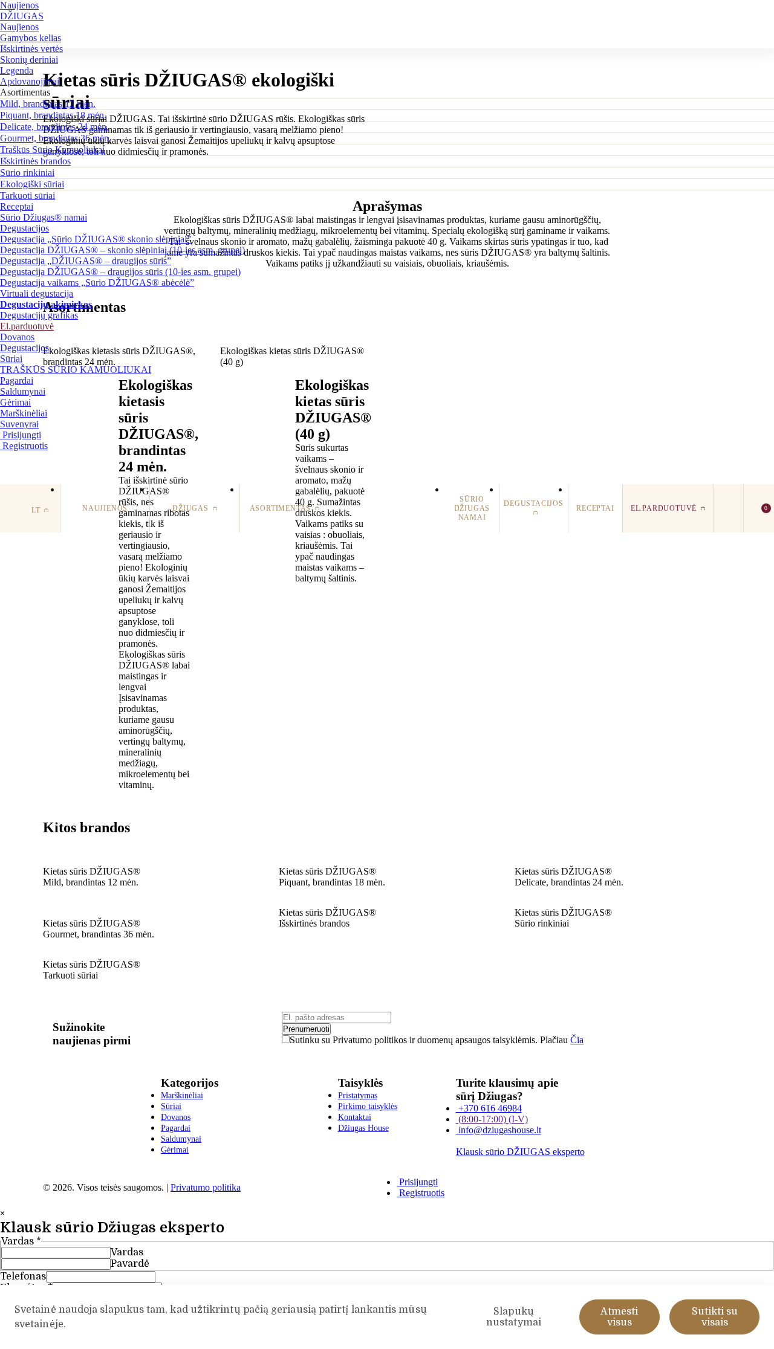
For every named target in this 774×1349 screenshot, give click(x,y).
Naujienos (19, 5)
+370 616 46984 (489, 1108)
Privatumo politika (206, 1187)
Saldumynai (22, 391)
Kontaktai (354, 1117)
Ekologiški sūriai (32, 184)
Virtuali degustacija (36, 293)
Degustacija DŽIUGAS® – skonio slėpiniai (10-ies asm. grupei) (122, 250)
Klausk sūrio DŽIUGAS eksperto (520, 1152)
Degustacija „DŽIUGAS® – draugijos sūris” (85, 261)
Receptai (16, 206)
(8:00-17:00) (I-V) (492, 1119)
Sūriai (11, 359)
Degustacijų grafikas (39, 315)
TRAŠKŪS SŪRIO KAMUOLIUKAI (75, 369)
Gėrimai (15, 402)
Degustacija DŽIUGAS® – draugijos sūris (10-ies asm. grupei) (120, 272)
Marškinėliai (23, 413)
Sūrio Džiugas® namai (43, 217)
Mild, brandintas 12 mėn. (48, 104)
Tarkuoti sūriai (27, 195)
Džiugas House (363, 1128)
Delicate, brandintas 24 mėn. (54, 126)
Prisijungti (20, 435)
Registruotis (24, 446)
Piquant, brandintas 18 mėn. (53, 115)
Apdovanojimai (29, 81)
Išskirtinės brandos (35, 161)
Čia (577, 1040)
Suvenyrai (19, 424)
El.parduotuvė (27, 326)
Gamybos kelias (30, 38)
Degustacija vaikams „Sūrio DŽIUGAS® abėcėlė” (97, 282)
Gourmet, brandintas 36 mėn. (55, 138)
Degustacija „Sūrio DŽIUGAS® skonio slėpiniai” (95, 239)
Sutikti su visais (715, 1317)
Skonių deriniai (29, 59)
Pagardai (16, 380)
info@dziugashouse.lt (498, 1130)
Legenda (16, 70)
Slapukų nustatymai (513, 1317)
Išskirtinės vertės (31, 49)
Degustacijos (24, 228)
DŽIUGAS (22, 16)
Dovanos (17, 337)
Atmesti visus (619, 1317)
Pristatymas (357, 1095)
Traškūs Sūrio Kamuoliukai (52, 149)
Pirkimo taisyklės (367, 1106)
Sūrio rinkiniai (27, 172)
